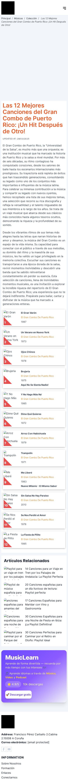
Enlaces (6, 772)
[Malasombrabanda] (3, 749)
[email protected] (38, 742)
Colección (31, 18)
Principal (6, 18)
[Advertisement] (34, 64)
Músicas (18, 18)
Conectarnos (9, 777)
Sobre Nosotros (11, 763)
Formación (7, 768)
